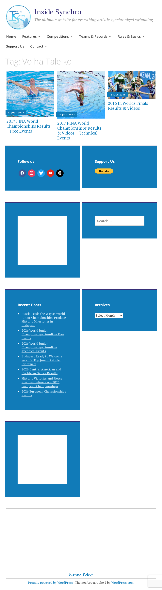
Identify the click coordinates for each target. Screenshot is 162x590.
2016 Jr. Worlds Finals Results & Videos (128, 105)
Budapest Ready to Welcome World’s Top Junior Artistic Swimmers (42, 360)
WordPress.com (122, 582)
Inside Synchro (57, 11)
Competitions (58, 36)
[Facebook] (22, 173)
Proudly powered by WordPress (50, 582)
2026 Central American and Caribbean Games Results (41, 371)
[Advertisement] (42, 245)
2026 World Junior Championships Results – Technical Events (39, 347)
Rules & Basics (129, 36)
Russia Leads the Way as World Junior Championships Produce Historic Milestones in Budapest (44, 319)
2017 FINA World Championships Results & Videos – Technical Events (79, 130)
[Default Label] (50, 173)
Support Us (15, 46)
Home (11, 36)
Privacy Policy (81, 574)
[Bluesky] (41, 173)
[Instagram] (32, 173)
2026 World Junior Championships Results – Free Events (43, 334)
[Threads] (60, 173)
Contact (36, 46)
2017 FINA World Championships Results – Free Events (29, 126)
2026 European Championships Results (44, 393)
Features (29, 36)
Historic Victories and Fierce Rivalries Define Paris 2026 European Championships (42, 382)
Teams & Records (93, 36)
